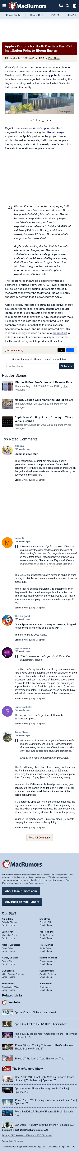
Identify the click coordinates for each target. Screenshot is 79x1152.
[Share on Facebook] (70, 350)
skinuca (19, 445)
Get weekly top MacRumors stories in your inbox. (39, 359)
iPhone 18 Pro (13, 15)
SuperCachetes (23, 707)
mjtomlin (20, 538)
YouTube (14, 1002)
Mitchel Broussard (11, 945)
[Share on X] (61, 350)
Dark (73, 1146)
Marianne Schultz (48, 958)
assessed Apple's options (36, 128)
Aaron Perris (46, 983)
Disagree (39, 480)
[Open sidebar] (74, 6)
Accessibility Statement (12, 1141)
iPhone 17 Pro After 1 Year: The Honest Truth (40, 1058)
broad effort (60, 332)
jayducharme (22, 648)
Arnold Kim (7, 919)
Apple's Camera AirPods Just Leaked (35, 1012)
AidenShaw (21, 732)
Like (32, 480)
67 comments (14, 350)
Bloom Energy (55, 132)
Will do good (22, 616)
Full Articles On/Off (30, 1146)
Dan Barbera (8, 971)
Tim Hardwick (46, 945)
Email (4, 925)
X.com (12, 925)
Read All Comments (40, 837)
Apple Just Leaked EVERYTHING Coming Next (41, 1024)
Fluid (44, 1146)
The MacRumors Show (27, 1068)
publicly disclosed (61, 75)
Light (66, 1146)
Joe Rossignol (47, 932)
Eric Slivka (54, 58)
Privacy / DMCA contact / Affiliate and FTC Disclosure (27, 1135)
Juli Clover (7, 932)
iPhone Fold (36, 15)
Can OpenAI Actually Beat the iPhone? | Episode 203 (44, 1124)
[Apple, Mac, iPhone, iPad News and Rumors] (27, 10)
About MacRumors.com (21, 891)
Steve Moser (8, 983)
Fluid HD (52, 1146)
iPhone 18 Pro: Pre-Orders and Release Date (43, 382)
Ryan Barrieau (47, 971)
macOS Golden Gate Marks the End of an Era (44, 399)
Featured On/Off (10, 1146)
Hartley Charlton (10, 958)
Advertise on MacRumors (22, 901)
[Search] (68, 6)
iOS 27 (55, 15)
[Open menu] (4, 6)
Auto (60, 1146)
